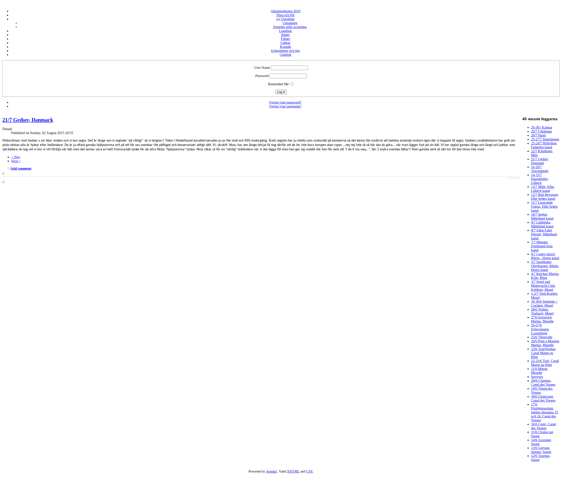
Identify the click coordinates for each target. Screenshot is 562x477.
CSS (309, 471)
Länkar (285, 43)
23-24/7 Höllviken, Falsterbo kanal (544, 145)
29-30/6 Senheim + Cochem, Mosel (544, 303)
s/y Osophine (285, 19)
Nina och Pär (285, 15)
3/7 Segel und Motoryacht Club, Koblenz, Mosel (543, 285)
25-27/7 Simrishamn (545, 139)
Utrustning (290, 23)
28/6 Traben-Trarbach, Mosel (542, 311)
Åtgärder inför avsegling (290, 27)
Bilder (285, 35)
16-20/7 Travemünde (539, 169)
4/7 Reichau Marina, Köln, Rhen (545, 276)
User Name (262, 67)
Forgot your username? (285, 106)
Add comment (20, 168)
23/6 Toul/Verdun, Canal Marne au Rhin (543, 353)
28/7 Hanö (538, 135)
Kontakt (285, 47)
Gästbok (285, 54)
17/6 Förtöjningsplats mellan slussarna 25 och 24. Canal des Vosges (544, 412)
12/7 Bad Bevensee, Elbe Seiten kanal (545, 196)
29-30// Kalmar (541, 127)
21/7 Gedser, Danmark (27, 120)
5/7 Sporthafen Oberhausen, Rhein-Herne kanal (545, 266)
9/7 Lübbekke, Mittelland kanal (542, 224)
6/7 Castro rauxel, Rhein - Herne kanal (545, 256)
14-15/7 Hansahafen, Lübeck (539, 179)
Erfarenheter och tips (285, 51)
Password (262, 76)
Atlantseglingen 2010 (285, 11)
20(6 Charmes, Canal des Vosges (543, 382)
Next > (16, 161)
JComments (514, 178)
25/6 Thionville (541, 337)
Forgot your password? (285, 102)
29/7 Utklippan (541, 131)
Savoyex (537, 377)
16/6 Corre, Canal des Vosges (543, 426)
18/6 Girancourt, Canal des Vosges (543, 398)
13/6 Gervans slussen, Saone (541, 450)
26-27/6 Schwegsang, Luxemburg (540, 329)
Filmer (285, 39)
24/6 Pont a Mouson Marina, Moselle (545, 343)
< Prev (15, 157)
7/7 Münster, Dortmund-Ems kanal (542, 246)
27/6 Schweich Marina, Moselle (542, 319)
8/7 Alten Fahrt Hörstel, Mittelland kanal (544, 234)
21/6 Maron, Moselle (539, 371)
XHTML (293, 471)
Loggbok (285, 31)
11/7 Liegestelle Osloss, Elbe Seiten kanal (544, 206)
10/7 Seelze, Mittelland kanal (542, 216)
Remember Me (278, 84)
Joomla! (271, 471)
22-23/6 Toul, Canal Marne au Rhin (545, 363)
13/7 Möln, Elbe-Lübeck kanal (543, 189)
